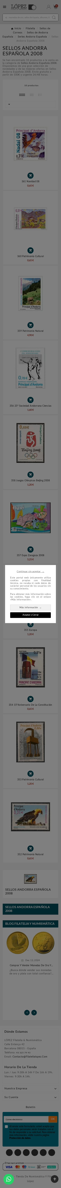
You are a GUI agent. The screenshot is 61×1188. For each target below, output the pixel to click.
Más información (30, 607)
